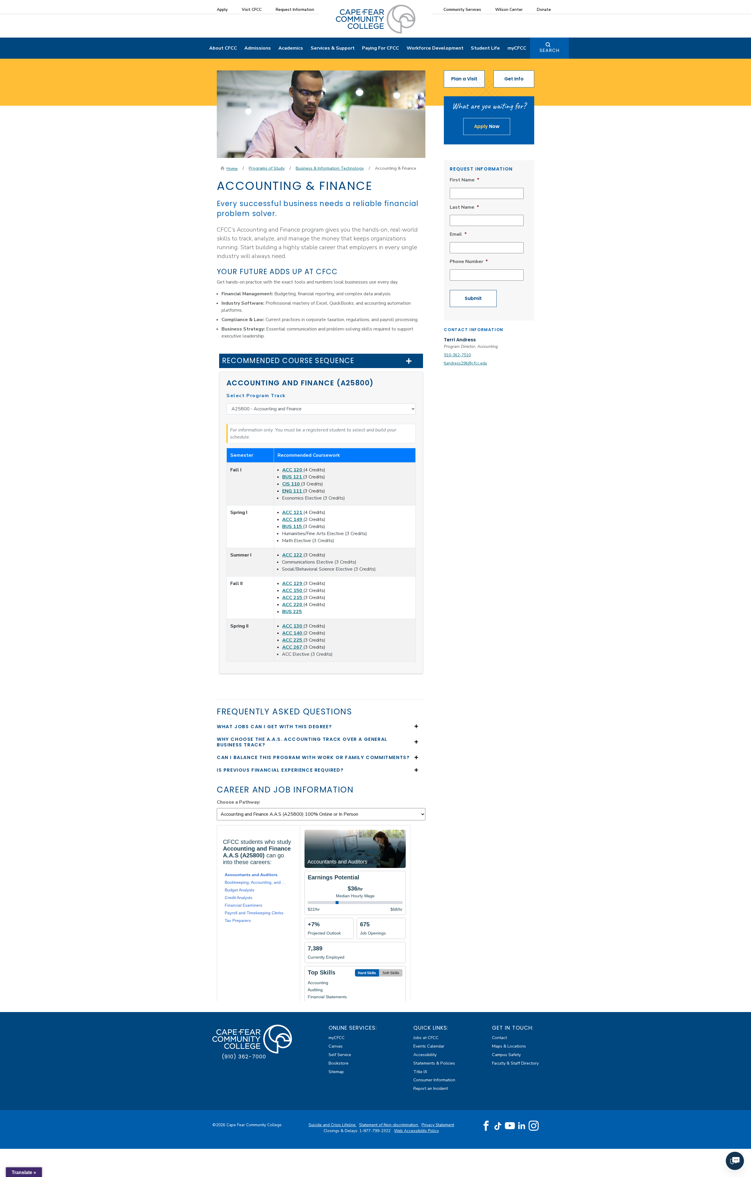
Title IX (420, 1072)
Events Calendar (428, 1046)
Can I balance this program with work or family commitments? (313, 757)
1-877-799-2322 (375, 1131)
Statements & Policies (434, 1063)
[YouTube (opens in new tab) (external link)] (510, 1126)
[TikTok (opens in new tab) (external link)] (498, 1126)
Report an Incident (430, 1088)
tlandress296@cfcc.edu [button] (465, 363)
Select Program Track (256, 396)
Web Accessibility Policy (416, 1131)
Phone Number (469, 262)
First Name (464, 180)
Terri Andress (460, 339)
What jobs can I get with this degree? (274, 726)
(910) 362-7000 (244, 1056)
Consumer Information (434, 1080)
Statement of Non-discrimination (389, 1125)
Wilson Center (509, 9)
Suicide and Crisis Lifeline (333, 1125)
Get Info (514, 78)
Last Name (464, 207)
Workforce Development (435, 48)
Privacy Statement (438, 1125)
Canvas (336, 1046)
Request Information (295, 9)
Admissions (257, 48)
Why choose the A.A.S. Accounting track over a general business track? (302, 742)
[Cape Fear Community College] (375, 19)
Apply (222, 9)
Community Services (462, 9)
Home (232, 168)
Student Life (485, 48)
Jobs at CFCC (426, 1038)
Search (549, 50)
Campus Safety (506, 1055)
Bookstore (339, 1063)
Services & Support (333, 48)
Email (458, 234)
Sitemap (336, 1072)
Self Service (340, 1055)
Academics (290, 48)
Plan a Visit (464, 78)
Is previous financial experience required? (280, 770)
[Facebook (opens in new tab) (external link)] (486, 1126)
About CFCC (223, 48)
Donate (544, 9)
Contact (499, 1038)
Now (487, 126)
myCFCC (517, 48)
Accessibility (425, 1055)
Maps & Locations (509, 1046)
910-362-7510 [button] (457, 355)
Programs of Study (267, 168)
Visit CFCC (252, 9)
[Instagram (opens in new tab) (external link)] (534, 1126)
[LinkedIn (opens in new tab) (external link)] (522, 1126)
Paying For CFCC (380, 48)
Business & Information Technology (330, 168)
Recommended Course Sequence (288, 361)
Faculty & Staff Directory (515, 1063)
